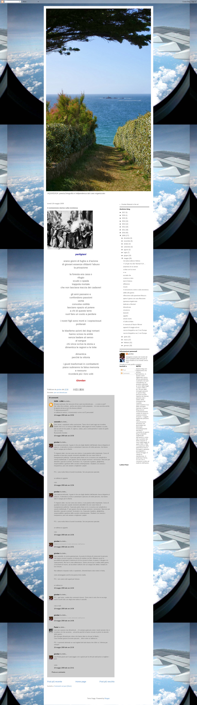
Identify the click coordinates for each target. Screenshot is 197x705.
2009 (124, 235)
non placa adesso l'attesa (131, 261)
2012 (124, 227)
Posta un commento (58, 672)
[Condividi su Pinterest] (83, 389)
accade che (127, 275)
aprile (126, 337)
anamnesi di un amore (130, 267)
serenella (57, 422)
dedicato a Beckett (129, 304)
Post (124, 370)
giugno (126, 255)
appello (125, 316)
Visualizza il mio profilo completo (130, 364)
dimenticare (127, 307)
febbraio (127, 342)
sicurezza (126, 310)
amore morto (127, 319)
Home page (80, 681)
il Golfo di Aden (128, 321)
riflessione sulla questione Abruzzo (134, 295)
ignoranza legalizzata (130, 301)
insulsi (125, 287)
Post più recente (54, 681)
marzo (126, 340)
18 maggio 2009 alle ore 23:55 (64, 415)
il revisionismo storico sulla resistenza (135, 290)
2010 (124, 233)
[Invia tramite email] (74, 389)
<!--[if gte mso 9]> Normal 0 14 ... (134, 264)
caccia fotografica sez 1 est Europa (135, 333)
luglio (126, 252)
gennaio (126, 345)
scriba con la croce (129, 269)
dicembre (127, 238)
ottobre (126, 244)
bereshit (125, 313)
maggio (126, 258)
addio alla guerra (128, 293)
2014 (124, 221)
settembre (127, 247)
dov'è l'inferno (127, 281)
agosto (126, 250)
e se (124, 272)
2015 (124, 218)
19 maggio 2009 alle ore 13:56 (64, 485)
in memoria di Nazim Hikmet (132, 324)
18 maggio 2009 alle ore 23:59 (64, 436)
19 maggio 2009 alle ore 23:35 (64, 647)
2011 (124, 230)
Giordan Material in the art (130, 204)
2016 (124, 215)
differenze (126, 284)
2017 (124, 212)
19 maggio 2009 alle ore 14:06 (64, 608)
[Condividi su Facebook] (81, 389)
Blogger (107, 698)
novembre (127, 241)
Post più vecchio (107, 681)
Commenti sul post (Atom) (62, 686)
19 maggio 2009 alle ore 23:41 (64, 668)
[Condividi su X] (78, 389)
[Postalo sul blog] (76, 389)
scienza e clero (128, 278)
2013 (124, 224)
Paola (56, 627)
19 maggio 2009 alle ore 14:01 (64, 547)
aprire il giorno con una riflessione (134, 298)
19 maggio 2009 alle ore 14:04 (64, 588)
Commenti (126, 373)
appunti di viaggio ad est (131, 327)
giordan (57, 442)
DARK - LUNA (59, 401)
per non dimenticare (60, 392)
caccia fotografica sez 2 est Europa (135, 330)
